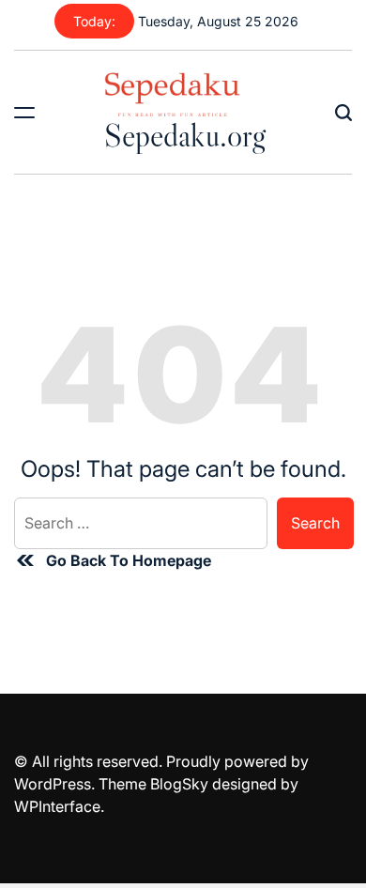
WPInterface (57, 806)
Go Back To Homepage (128, 560)
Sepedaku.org (185, 135)
